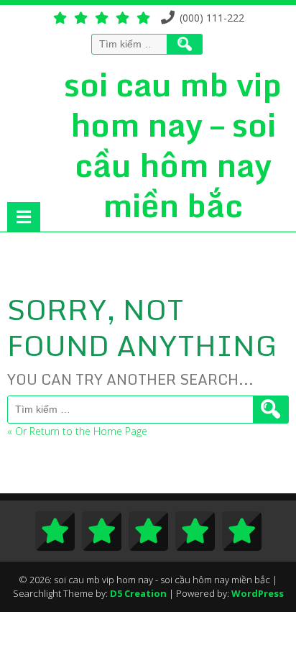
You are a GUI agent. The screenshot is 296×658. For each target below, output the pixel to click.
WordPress (257, 593)
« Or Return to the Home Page (77, 431)
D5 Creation (138, 593)
